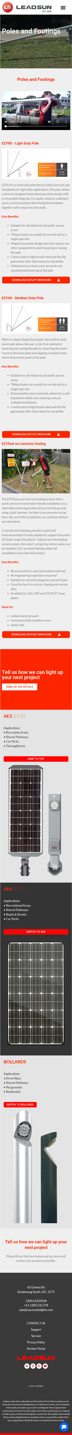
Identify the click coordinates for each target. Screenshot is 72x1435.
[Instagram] (39, 1366)
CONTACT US (36, 1323)
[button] (63, 8)
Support (36, 1329)
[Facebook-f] (33, 1366)
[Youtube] (45, 1366)
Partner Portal (36, 1348)
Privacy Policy (36, 1342)
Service (36, 1336)
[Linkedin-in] (27, 1366)
